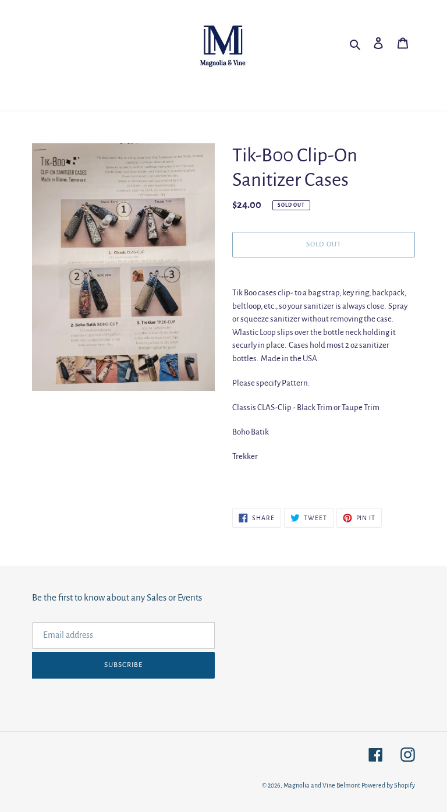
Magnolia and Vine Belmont (321, 785)
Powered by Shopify (388, 785)
